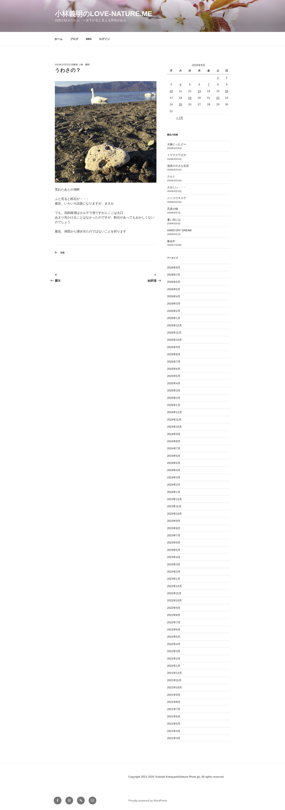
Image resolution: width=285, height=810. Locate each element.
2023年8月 (173, 528)
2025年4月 (173, 383)
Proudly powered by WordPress (147, 800)
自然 (62, 252)
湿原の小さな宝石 (178, 165)
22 (217, 97)
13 (199, 91)
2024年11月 (174, 419)
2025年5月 (173, 375)
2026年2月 (173, 310)
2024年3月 (173, 477)
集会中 (171, 241)
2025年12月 (174, 325)
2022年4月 (173, 644)
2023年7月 (173, 535)
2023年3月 (173, 564)
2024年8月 (173, 441)
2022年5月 (173, 636)
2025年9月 (173, 347)
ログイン (104, 38)
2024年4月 (173, 470)
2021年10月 (174, 687)
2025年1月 (173, 405)
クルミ (171, 176)
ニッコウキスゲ (176, 197)
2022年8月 (173, 615)
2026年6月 (173, 281)
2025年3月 (173, 390)
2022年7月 (173, 622)
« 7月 (179, 117)
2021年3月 (173, 738)
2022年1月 (173, 665)
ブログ (74, 38)
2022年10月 (174, 600)
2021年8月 (173, 701)
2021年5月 (173, 723)
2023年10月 (174, 513)
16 (226, 91)
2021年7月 (173, 709)
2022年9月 (173, 607)
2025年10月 (174, 339)
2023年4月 (173, 557)
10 (171, 91)
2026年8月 (173, 267)
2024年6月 (173, 455)
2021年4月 (173, 731)
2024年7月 (173, 448)
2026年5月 (173, 289)
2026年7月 (173, 274)
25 (180, 104)
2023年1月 (173, 578)
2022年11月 (174, 593)
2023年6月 (173, 542)
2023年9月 (173, 520)
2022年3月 (173, 651)
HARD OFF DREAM (179, 230)
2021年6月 (173, 716)
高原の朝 (172, 208)
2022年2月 (173, 658)
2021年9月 (173, 694)
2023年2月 (173, 571)
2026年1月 (173, 318)
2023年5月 (173, 549)
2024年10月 (174, 426)
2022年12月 (174, 586)
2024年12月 (174, 412)
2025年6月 (173, 368)
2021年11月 (174, 680)
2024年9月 (173, 434)
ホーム (58, 38)
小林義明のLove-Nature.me (103, 14)
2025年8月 (173, 354)
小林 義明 (84, 64)
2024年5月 (173, 462)
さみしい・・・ (176, 187)
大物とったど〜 (176, 144)
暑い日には (174, 219)
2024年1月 (173, 492)
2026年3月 (173, 303)
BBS (89, 38)
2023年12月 (174, 499)
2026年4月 (173, 296)
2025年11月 (174, 332)
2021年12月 (174, 672)
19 (189, 97)
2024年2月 (173, 484)
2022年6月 (173, 629)
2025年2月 (173, 397)
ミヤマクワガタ (176, 154)
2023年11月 (174, 506)
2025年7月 (173, 361)
